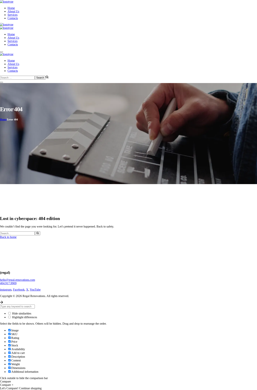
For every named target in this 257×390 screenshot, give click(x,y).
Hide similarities (21, 313)
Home (3, 119)
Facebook (19, 289)
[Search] (37, 233)
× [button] (12, 384)
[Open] (1, 51)
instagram (5, 289)
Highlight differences (24, 317)
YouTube (35, 289)
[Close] (1, 82)
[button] (128, 280)
